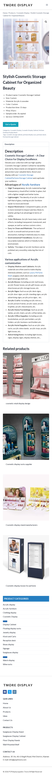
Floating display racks (12, 628)
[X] (10, 692)
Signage (6, 648)
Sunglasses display (10, 652)
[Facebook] (5, 692)
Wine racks (7, 664)
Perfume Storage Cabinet (11, 137)
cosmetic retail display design (18, 403)
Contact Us (7, 720)
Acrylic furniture (31, 184)
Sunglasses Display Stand (13, 732)
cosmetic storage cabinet (14, 134)
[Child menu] (5, 621)
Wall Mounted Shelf (11, 744)
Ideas (5, 716)
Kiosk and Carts (9, 636)
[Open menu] (47, 5)
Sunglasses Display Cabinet (14, 736)
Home (5, 703)
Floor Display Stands (11, 740)
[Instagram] (14, 692)
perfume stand (41, 134)
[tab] (26, 144)
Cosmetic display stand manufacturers (21, 525)
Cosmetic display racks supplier (19, 464)
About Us (7, 707)
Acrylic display (9, 604)
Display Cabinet (9, 624)
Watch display (9, 660)
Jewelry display (9, 632)
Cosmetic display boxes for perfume (21, 586)
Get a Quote (10, 124)
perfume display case (29, 134)
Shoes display (8, 644)
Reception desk (9, 640)
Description (9, 144)
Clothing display (9, 612)
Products (7, 712)
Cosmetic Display (15, 130)
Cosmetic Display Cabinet (30, 130)
